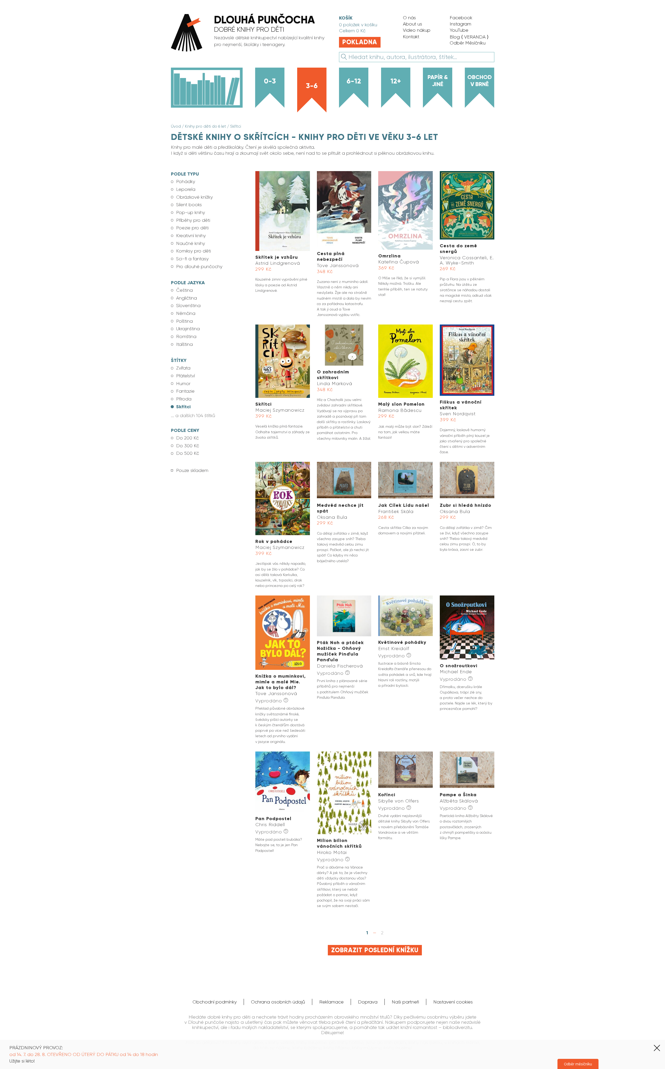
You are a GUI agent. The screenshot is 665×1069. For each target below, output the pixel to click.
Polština (184, 321)
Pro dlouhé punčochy (199, 266)
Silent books (189, 204)
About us (412, 24)
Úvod (176, 126)
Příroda (183, 398)
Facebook (461, 17)
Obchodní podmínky (214, 1002)
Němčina (185, 313)
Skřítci (235, 126)
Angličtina (186, 298)
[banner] (248, 33)
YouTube (459, 30)
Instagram (460, 24)
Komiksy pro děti (193, 251)
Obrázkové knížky (194, 197)
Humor (183, 383)
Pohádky (185, 181)
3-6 (312, 85)
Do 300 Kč (187, 445)
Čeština (184, 290)
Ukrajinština (188, 328)
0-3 (270, 81)
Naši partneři (405, 1002)
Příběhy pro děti (193, 220)
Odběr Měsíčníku (468, 43)
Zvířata (183, 368)
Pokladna (359, 42)
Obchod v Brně (479, 80)
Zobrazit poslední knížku (374, 950)
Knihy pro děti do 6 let (205, 126)
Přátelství (185, 375)
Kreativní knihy (191, 235)
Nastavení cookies (453, 1002)
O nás (409, 17)
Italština (184, 344)
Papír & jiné (438, 80)
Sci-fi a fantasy (192, 258)
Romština (186, 336)
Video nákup (416, 30)
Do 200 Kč (187, 437)
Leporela (185, 189)
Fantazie (185, 391)
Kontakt (411, 36)
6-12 (354, 81)
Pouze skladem (192, 470)
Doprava (367, 1002)
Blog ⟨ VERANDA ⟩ (469, 37)
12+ (395, 81)
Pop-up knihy (190, 212)
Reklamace (331, 1002)
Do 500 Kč (187, 453)
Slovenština (188, 305)
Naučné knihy (190, 243)
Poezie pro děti (192, 227)
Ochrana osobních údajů (278, 1002)
